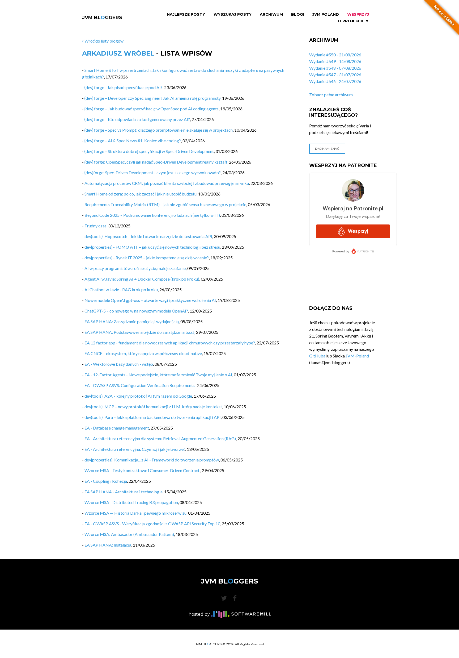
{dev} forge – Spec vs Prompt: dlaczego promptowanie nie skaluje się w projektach (158, 129)
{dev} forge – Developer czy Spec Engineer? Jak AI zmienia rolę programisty (152, 98)
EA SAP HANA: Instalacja (107, 544)
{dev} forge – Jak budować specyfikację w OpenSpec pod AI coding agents (151, 108)
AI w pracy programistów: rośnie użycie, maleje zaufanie (135, 268)
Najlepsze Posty (186, 14)
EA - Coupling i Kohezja (105, 481)
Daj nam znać (327, 149)
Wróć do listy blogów (104, 40)
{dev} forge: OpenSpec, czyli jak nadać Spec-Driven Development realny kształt (155, 161)
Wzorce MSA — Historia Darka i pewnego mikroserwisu (135, 512)
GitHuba (317, 355)
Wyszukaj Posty (233, 14)
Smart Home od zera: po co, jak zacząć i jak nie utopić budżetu (140, 193)
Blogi (297, 14)
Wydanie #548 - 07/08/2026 (335, 67)
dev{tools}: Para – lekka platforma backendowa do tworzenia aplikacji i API (152, 417)
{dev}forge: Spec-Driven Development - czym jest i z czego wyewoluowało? (152, 172)
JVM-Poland (357, 355)
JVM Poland (325, 14)
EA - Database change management (116, 427)
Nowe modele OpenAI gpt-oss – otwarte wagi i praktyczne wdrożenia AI (150, 300)
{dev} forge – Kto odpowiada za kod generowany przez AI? (137, 119)
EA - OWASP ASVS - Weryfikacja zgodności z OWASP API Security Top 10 (152, 523)
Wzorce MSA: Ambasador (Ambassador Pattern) (129, 534)
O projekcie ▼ (353, 21)
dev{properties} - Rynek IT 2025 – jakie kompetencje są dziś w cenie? (146, 257)
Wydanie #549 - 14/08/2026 (335, 61)
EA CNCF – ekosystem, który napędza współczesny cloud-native (143, 353)
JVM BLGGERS (102, 17)
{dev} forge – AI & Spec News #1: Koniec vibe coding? (132, 140)
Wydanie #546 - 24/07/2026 (335, 81)
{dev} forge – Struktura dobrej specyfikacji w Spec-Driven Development (149, 151)
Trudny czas (95, 225)
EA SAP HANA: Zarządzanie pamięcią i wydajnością (131, 321)
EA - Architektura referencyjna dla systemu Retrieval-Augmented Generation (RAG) (160, 438)
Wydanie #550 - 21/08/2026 (335, 54)
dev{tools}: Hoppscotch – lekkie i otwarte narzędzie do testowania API (148, 236)
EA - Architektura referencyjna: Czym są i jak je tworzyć (134, 449)
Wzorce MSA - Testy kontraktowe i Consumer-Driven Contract (142, 470)
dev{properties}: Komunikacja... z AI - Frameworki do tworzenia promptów (151, 459)
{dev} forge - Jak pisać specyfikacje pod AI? (123, 87)
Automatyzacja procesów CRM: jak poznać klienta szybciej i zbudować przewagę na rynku (166, 183)
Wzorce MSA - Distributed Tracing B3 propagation (131, 502)
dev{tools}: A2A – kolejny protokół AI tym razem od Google (138, 395)
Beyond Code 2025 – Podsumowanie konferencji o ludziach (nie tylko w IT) (152, 215)
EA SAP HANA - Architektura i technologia (123, 491)
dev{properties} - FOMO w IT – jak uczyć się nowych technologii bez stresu (152, 246)
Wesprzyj (358, 14)
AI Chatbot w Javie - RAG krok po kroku (121, 289)
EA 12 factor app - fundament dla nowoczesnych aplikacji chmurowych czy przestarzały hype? (169, 342)
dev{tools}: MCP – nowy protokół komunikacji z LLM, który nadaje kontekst (153, 406)
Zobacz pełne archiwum (331, 94)
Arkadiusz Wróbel (118, 53)
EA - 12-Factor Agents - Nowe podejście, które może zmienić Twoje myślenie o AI (158, 374)
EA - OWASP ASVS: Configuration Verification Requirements (140, 385)
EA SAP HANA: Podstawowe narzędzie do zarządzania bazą (139, 332)
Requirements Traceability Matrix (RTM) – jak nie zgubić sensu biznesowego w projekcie (165, 204)
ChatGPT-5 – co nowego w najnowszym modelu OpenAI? (136, 310)
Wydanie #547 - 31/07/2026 (335, 74)
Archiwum (271, 14)
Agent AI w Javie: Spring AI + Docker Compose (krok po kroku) (141, 278)
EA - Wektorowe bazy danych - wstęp (118, 364)
